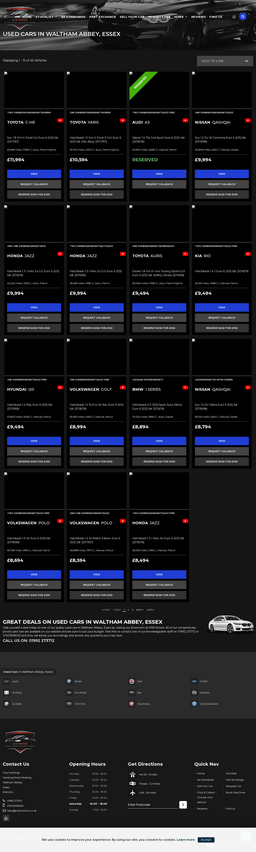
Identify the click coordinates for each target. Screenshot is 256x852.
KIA (139, 692)
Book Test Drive (235, 792)
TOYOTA (80, 703)
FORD (203, 681)
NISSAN (204, 692)
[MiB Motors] (20, 18)
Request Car (159, 17)
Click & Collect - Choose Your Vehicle (206, 797)
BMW (78, 681)
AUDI (15, 681)
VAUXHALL (143, 703)
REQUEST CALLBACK (34, 184)
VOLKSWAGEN (209, 703)
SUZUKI (17, 703)
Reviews (198, 17)
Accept (206, 840)
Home (201, 773)
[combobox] (225, 61)
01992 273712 (186, 631)
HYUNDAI (80, 692)
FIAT (139, 681)
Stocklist (45, 17)
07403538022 (12, 635)
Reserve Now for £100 (34, 194)
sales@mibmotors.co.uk (22, 810)
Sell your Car (132, 17)
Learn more (186, 840)
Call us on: (28, 640)
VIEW (34, 173)
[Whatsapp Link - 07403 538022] (234, 17)
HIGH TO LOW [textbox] (213, 61)
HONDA (17, 692)
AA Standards (73, 17)
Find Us (216, 17)
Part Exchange (102, 17)
